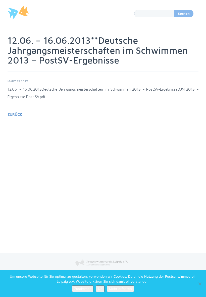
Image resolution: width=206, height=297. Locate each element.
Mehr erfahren (120, 289)
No (100, 289)
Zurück (15, 114)
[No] (199, 283)
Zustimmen (82, 289)
